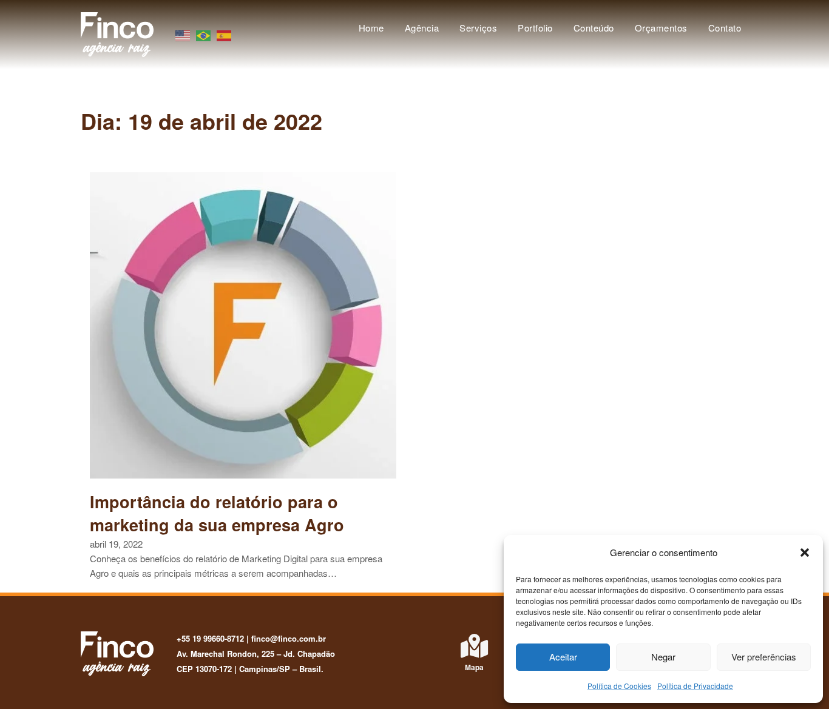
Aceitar (563, 656)
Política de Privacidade (695, 685)
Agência (422, 27)
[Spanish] (224, 34)
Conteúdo (594, 27)
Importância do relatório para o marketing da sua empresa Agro (217, 513)
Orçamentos (661, 27)
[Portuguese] (204, 34)
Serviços (478, 27)
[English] (183, 34)
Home (371, 27)
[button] (805, 552)
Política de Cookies (619, 685)
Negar (663, 656)
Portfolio (535, 27)
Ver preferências (763, 656)
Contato (725, 27)
